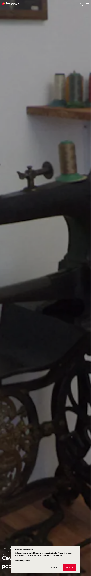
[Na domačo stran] (10, 4)
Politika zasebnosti (56, 555)
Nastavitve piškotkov (22, 561)
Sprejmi (69, 567)
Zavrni (54, 567)
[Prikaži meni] (87, 4)
